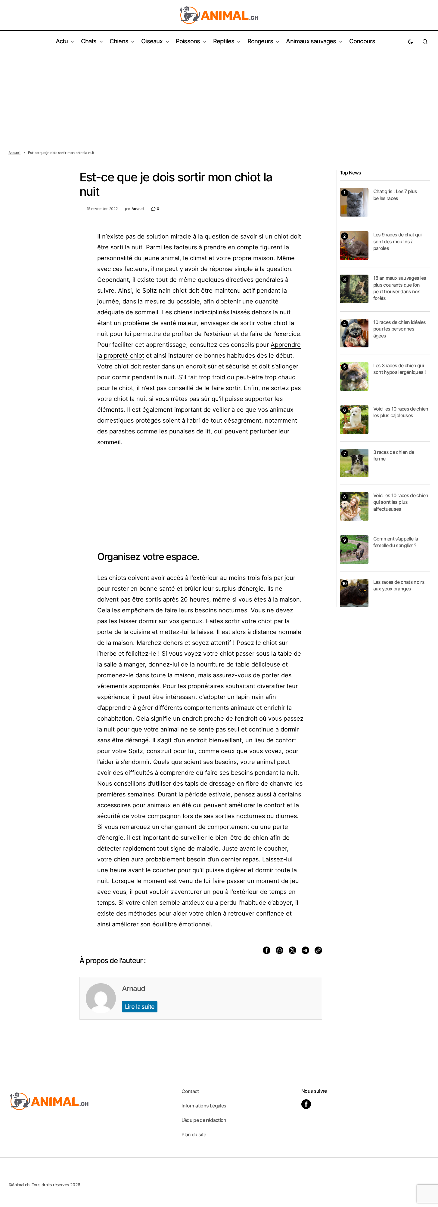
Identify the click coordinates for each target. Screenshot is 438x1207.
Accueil (14, 152)
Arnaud (133, 988)
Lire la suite (140, 1006)
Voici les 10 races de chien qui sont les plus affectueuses (400, 502)
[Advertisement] (219, 97)
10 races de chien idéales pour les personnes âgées (399, 329)
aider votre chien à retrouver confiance (228, 913)
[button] (411, 41)
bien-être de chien (241, 837)
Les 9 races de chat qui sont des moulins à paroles (397, 241)
